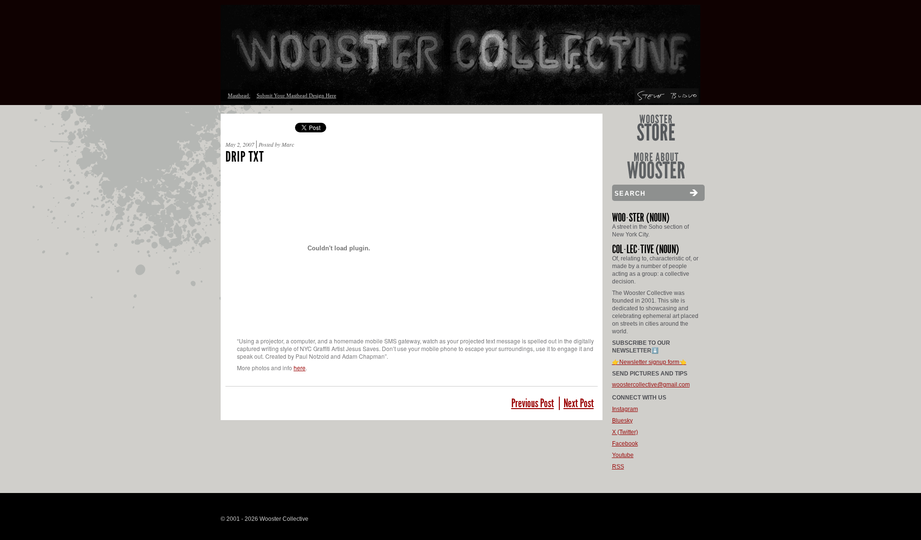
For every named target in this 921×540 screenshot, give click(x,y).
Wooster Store (656, 128)
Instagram (625, 409)
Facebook (625, 443)
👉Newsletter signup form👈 (649, 362)
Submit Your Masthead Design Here (296, 95)
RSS (618, 466)
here (300, 368)
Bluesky (622, 420)
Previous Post (532, 403)
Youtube (623, 455)
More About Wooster (656, 166)
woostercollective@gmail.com (651, 384)
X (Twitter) (625, 432)
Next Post (579, 403)
